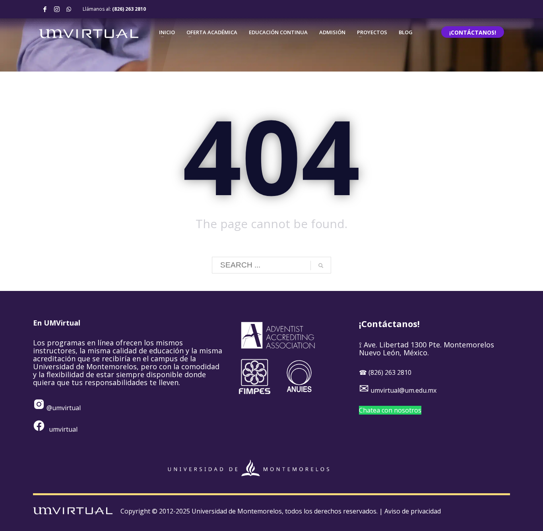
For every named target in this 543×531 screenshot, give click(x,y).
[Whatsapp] (69, 9)
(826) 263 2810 (129, 9)
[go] (320, 265)
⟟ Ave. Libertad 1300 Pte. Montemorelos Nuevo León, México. (426, 348)
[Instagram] (57, 9)
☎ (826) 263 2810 (385, 372)
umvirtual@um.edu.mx (403, 390)
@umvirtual (63, 407)
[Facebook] (45, 9)
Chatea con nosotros (390, 410)
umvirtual (63, 429)
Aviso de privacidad (412, 511)
